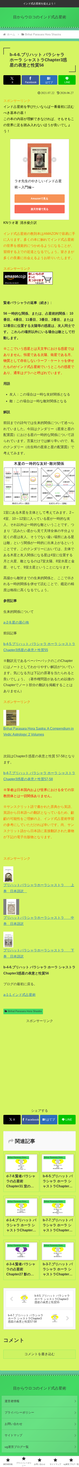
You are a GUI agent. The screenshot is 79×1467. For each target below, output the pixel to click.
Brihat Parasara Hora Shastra (25, 1011)
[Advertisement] (39, 1063)
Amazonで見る (39, 198)
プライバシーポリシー (19, 1412)
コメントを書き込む (39, 1354)
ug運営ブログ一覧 (17, 1446)
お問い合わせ (13, 1424)
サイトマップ (13, 1435)
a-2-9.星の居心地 (16, 622)
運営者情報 (12, 1401)
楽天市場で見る (39, 209)
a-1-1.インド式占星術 (19, 995)
